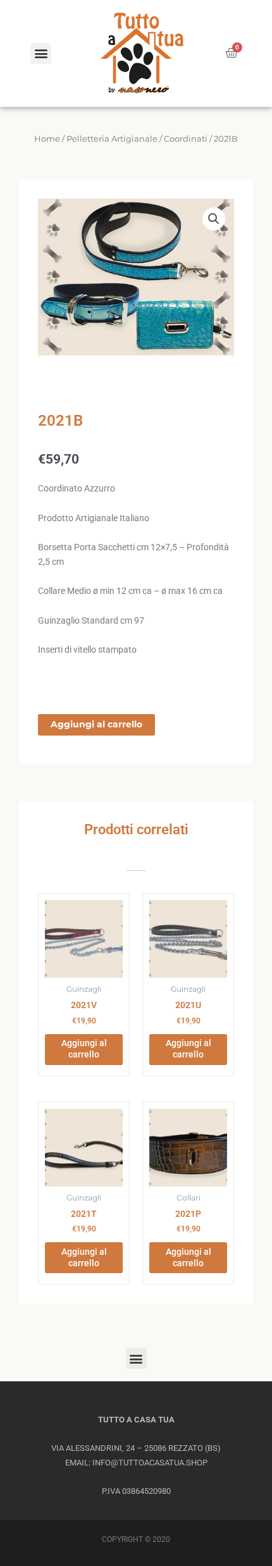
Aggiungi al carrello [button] (84, 1048)
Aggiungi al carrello (96, 724)
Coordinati (185, 139)
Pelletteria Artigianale (112, 139)
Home (47, 139)
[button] (40, 53)
